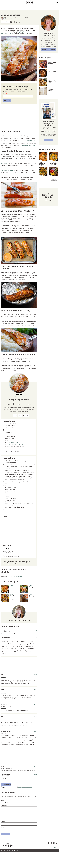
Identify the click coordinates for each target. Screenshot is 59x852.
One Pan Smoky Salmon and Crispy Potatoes (13, 598)
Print (15, 415)
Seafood (5, 11)
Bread (49, 87)
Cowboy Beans (52, 71)
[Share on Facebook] (12, 22)
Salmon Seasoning (32, 596)
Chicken (40, 175)
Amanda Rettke (8, 17)
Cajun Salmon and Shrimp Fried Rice (13, 588)
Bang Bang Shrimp (22, 32)
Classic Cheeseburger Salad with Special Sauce (54, 178)
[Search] (57, 2)
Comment (26, 415)
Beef (51, 175)
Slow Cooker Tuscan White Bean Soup (53, 163)
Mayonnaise (4, 163)
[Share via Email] (19, 22)
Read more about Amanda (48, 49)
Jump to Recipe (6, 22)
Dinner (9, 18)
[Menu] (1, 2)
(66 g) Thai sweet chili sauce (15, 444)
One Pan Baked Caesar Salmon (31, 588)
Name (3, 821)
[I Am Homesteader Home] (29, 2)
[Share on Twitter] (14, 22)
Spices (30, 594)
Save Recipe (7, 100)
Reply (35, 630)
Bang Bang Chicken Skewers (29, 145)
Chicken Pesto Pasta (43, 177)
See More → (41, 183)
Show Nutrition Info (8, 548)
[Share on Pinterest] (17, 22)
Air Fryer (5, 18)
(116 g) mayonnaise (13, 442)
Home (2, 11)
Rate (20, 415)
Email (5, 93)
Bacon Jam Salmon (6, 33)
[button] (16, 394)
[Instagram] (54, 843)
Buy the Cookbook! (48, 139)
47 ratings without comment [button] (25, 787)
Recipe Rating (4, 800)
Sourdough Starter (51, 90)
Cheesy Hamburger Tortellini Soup (42, 164)
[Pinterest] (48, 843)
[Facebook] (51, 843)
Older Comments (6, 784)
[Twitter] (56, 843)
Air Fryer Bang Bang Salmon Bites (26, 140)
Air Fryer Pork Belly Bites (52, 63)
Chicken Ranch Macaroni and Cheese (52, 81)
